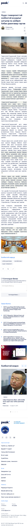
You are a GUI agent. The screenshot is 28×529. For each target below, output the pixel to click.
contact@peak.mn (5, 510)
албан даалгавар (7, 261)
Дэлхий (3, 477)
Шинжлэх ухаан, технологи (9, 461)
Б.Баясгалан (9, 27)
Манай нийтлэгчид (6, 491)
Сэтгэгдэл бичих (13, 294)
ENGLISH (3, 464)
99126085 (14, 505)
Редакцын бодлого (7, 487)
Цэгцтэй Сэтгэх (6, 474)
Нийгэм (3, 12)
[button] (23, 3)
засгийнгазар (18, 261)
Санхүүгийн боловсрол (8, 452)
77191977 (3, 505)
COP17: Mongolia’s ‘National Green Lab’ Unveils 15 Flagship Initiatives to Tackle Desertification (13, 317)
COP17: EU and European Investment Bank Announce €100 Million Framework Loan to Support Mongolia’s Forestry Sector (14, 324)
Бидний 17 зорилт (6, 449)
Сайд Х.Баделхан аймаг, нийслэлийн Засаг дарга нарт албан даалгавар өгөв (14, 401)
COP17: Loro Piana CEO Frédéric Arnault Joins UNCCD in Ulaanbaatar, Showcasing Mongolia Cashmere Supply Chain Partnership (14, 308)
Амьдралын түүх (6, 471)
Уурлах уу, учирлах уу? (8, 446)
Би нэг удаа (4, 455)
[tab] (10, 411)
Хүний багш (4, 458)
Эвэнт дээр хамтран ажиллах (10, 497)
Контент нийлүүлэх (7, 494)
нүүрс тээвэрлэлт (7, 263)
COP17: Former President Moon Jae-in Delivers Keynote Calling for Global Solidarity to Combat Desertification (15, 331)
